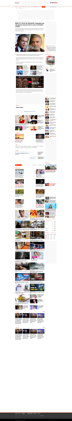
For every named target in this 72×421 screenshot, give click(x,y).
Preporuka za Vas (18, 132)
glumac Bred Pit (29, 146)
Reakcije (53, 45)
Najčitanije (50, 45)
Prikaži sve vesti (48, 52)
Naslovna (16, 415)
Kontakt (19, 417)
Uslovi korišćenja (42, 415)
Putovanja (26, 415)
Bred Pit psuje (21, 147)
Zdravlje (19, 415)
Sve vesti (46, 96)
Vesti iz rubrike (17, 327)
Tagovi (16, 144)
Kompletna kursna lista (53, 232)
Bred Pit (19, 146)
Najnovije (47, 45)
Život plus (21, 415)
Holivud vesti (41, 146)
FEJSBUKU (33, 111)
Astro (27, 415)
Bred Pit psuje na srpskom (27, 147)
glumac (22, 146)
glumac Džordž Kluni (34, 146)
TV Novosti (36, 415)
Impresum (16, 417)
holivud (16, 146)
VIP (38, 146)
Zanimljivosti (30, 415)
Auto (34, 415)
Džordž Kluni (25, 146)
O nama (39, 415)
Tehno (32, 415)
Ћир (55, 2)
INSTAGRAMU (30, 111)
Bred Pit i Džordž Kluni (34, 147)
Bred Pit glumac (17, 147)
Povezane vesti (17, 311)
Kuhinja (23, 415)
